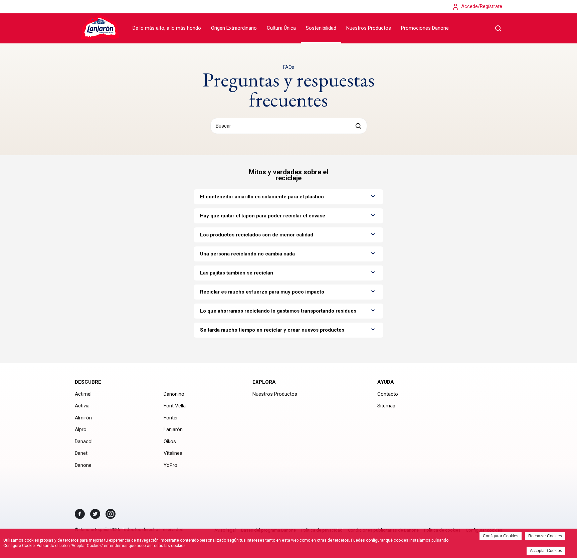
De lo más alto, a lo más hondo (167, 28)
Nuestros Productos (368, 28)
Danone (83, 465)
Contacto (387, 394)
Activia (82, 406)
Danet (81, 453)
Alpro (80, 429)
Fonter (171, 418)
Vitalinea (173, 453)
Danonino (174, 394)
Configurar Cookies (500, 536)
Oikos (170, 441)
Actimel (83, 394)
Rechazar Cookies (545, 536)
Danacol (83, 441)
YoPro (170, 465)
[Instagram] (111, 514)
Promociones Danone (425, 28)
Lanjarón (173, 429)
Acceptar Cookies (546, 550)
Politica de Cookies (205, 545)
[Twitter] (95, 514)
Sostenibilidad (321, 28)
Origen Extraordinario (234, 28)
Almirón (83, 418)
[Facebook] (80, 514)
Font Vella (175, 406)
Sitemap (386, 406)
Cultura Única (281, 28)
